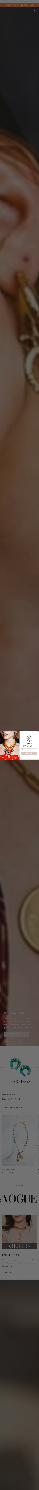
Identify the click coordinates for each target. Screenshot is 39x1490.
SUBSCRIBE (29, 753)
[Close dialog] (37, 731)
